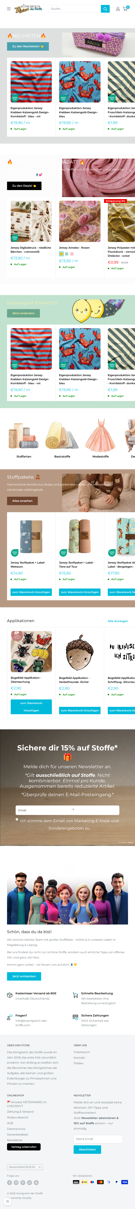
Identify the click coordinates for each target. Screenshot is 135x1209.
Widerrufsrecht (17, 1117)
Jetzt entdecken (24, 976)
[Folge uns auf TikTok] (29, 1182)
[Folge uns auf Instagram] (16, 1182)
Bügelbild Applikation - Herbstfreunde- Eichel (74, 680)
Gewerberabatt (17, 1134)
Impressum (82, 1052)
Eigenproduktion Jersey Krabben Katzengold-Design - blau (78, 112)
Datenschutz (16, 1129)
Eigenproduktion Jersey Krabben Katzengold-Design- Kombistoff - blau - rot (30, 112)
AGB (10, 1123)
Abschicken (87, 1149)
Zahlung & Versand (20, 1111)
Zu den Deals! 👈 (24, 185)
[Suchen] (105, 9)
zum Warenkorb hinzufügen (31, 592)
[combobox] (74, 9)
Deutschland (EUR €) (22, 1167)
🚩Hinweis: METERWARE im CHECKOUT (27, 1104)
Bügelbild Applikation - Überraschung (26, 679)
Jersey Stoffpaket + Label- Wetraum (28, 564)
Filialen (78, 1063)
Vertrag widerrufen (23, 1147)
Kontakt (79, 1057)
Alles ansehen (22, 501)
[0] (125, 9)
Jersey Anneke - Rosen (74, 247)
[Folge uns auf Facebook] (9, 1182)
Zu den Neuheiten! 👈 (28, 46)
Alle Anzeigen (118, 621)
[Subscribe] (72, 810)
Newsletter (15, 1140)
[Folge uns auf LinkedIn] (36, 1182)
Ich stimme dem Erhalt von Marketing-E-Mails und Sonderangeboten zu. (69, 824)
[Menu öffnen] (9, 8)
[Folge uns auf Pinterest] (22, 1182)
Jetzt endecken (23, 313)
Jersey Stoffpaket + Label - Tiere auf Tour (77, 564)
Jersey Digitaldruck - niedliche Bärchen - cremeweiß (31, 249)
